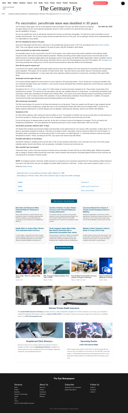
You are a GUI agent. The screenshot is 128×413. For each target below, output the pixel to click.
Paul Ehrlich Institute (34, 89)
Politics (15, 3)
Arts (35, 3)
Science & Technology (20, 394)
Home (4, 3)
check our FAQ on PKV (54, 314)
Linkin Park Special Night (88, 345)
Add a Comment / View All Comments (64, 201)
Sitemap (42, 396)
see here (107, 163)
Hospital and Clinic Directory (39, 341)
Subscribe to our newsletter (73, 387)
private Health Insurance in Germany (32, 312)
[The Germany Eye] (123, 3)
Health (41, 3)
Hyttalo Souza (27, 166)
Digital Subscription (70, 389)
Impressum (43, 392)
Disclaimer (43, 394)
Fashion (65, 3)
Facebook (93, 389)
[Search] (80, 3)
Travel (46, 3)
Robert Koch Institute (101, 45)
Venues (52, 3)
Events (59, 3)
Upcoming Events (89, 341)
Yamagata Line (106, 60)
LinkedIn (92, 392)
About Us (42, 387)
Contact (42, 389)
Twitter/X (92, 387)
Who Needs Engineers (65, 14)
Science (29, 3)
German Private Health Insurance (64, 308)
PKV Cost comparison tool (34, 316)
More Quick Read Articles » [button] (64, 247)
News (9, 3)
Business (23, 3)
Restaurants (73, 3)
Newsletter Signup (100, 3)
